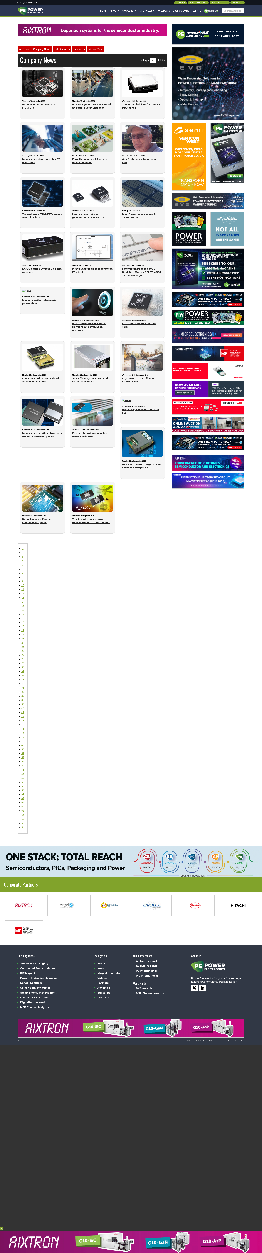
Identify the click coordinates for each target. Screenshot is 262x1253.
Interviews (146, 11)
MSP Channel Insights (34, 1007)
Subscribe (180, 3)
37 (22, 696)
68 (22, 823)
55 (22, 769)
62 (22, 798)
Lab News (79, 49)
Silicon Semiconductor (35, 987)
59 (22, 786)
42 (22, 716)
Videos (102, 978)
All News (24, 49)
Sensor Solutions (31, 983)
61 (22, 794)
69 (22, 827)
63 (22, 802)
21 (22, 630)
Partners (103, 983)
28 (22, 659)
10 (22, 585)
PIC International (147, 975)
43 (22, 720)
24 (22, 642)
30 (22, 667)
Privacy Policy (227, 1041)
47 (22, 737)
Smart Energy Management (38, 992)
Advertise (103, 987)
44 (22, 724)
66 (22, 815)
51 (22, 753)
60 (22, 790)
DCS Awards (144, 988)
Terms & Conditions (211, 1041)
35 (22, 688)
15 (22, 606)
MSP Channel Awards (150, 993)
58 (22, 782)
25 (22, 647)
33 (22, 679)
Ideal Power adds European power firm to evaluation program (89, 327)
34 (22, 683)
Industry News (62, 49)
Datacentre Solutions (34, 997)
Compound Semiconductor (38, 968)
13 (22, 597)
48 (22, 741)
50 (22, 749)
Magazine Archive (109, 973)
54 (22, 765)
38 (22, 700)
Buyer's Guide (181, 11)
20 (22, 626)
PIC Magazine (29, 973)
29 (22, 663)
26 (22, 651)
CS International (146, 966)
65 (22, 810)
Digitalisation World (33, 1002)
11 (22, 589)
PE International (146, 970)
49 (22, 745)
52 (22, 757)
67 (22, 819)
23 (22, 638)
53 (22, 761)
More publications (198, 3)
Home (103, 11)
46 (22, 733)
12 (22, 593)
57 (22, 778)
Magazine (128, 11)
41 (22, 712)
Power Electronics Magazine (38, 978)
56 (22, 774)
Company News (41, 49)
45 (22, 728)
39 (22, 704)
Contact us (237, 3)
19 (22, 622)
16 (22, 610)
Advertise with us (219, 3)
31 (22, 671)
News (113, 11)
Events (196, 11)
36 (22, 692)
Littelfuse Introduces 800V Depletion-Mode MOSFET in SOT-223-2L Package (142, 272)
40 (22, 708)
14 (22, 601)
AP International (146, 961)
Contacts (103, 997)
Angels (31, 1041)
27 (22, 655)
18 (22, 618)
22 (22, 634)
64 (22, 806)
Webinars (164, 11)
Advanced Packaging (34, 963)
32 (22, 675)
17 (22, 614)
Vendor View (96, 49)
